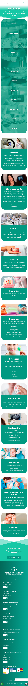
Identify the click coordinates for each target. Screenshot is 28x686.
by (11, 680)
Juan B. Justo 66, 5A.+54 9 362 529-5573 (11, 632)
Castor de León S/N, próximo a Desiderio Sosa (13, 604)
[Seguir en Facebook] (4, 587)
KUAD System (17, 680)
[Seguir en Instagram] (6, 587)
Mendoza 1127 (6, 593)
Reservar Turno (14, 557)
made (9, 680)
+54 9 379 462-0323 (7, 595)
